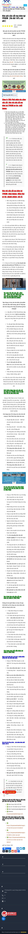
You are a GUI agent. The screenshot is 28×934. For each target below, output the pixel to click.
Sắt (17, 7)
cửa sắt (11, 62)
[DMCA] (9, 914)
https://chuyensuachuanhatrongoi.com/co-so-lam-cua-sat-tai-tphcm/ (16, 840)
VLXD (13, 7)
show (15, 95)
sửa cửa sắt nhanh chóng (16, 76)
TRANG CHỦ (6, 7)
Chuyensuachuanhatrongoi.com (15, 814)
